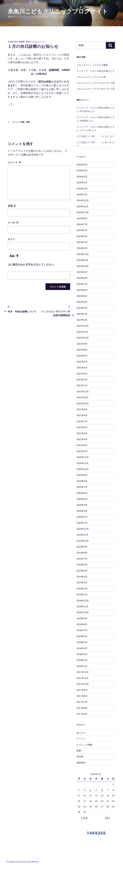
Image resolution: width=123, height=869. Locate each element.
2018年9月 (82, 618)
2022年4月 (82, 367)
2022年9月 (82, 344)
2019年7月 (82, 558)
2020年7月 (82, 487)
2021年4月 (82, 439)
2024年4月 (82, 236)
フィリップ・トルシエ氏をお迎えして (96, 71)
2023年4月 (82, 302)
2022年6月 (82, 355)
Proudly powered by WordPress (23, 861)
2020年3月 (82, 511)
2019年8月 (82, 552)
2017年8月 (82, 696)
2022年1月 (82, 385)
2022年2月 (82, 379)
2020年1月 (82, 523)
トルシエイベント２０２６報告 (92, 65)
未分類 (80, 756)
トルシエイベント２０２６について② (96, 89)
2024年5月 (82, 230)
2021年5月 (82, 433)
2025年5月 (82, 182)
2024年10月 (83, 212)
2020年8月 (82, 481)
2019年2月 (82, 588)
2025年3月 (82, 188)
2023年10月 (83, 266)
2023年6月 (82, 290)
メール (13, 222)
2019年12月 (83, 529)
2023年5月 (82, 296)
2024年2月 (82, 248)
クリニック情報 (18, 122)
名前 (12, 205)
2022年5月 (82, 361)
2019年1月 (82, 594)
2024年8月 (82, 218)
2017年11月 (82, 678)
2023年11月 (82, 260)
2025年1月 (82, 194)
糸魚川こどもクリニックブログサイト (58, 11)
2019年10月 (83, 541)
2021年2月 (82, 451)
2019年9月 (82, 546)
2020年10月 (83, 469)
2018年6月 (82, 636)
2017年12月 (83, 672)
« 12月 (84, 817)
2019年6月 (82, 564)
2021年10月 (83, 403)
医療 (28, 122)
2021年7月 (82, 421)
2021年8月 (82, 415)
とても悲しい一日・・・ (89, 136)
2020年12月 (83, 457)
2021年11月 (82, 397)
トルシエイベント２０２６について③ (96, 83)
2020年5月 (82, 499)
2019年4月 (82, 576)
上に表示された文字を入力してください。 (32, 264)
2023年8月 (82, 278)
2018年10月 (83, 612)
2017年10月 (83, 684)
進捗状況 (81, 762)
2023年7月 (82, 284)
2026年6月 (82, 164)
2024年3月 (82, 242)
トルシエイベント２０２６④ (91, 77)
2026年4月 (82, 176)
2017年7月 (82, 702)
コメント (14, 162)
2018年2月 (82, 660)
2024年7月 (82, 224)
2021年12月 (83, 391)
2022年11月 (82, 332)
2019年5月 (82, 570)
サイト (11, 239)
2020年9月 (82, 475)
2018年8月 (82, 624)
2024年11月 (82, 206)
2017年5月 (82, 714)
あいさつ (81, 733)
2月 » (107, 817)
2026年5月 (82, 170)
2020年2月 (82, 517)
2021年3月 (82, 445)
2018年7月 (82, 630)
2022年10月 (83, 337)
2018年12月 (83, 600)
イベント (81, 738)
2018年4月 (82, 648)
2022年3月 (82, 373)
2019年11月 (82, 535)
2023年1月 (82, 320)
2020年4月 (82, 505)
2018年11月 (82, 606)
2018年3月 (82, 654)
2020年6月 (82, 493)
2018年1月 (82, 666)
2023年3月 (82, 308)
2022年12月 (83, 326)
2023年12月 (83, 254)
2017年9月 (82, 690)
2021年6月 (82, 427)
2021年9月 (82, 409)
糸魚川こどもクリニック (35, 42)
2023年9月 (82, 272)
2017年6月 (82, 708)
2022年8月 (82, 349)
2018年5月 (82, 642)
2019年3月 (82, 582)
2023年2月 (82, 314)
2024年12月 (83, 200)
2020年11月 (82, 463)
